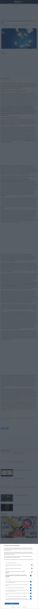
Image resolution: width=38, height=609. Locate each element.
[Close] (36, 546)
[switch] (31, 565)
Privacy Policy (24, 607)
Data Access (19, 607)
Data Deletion (13, 607)
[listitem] (19, 562)
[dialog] (19, 576)
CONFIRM (12, 603)
